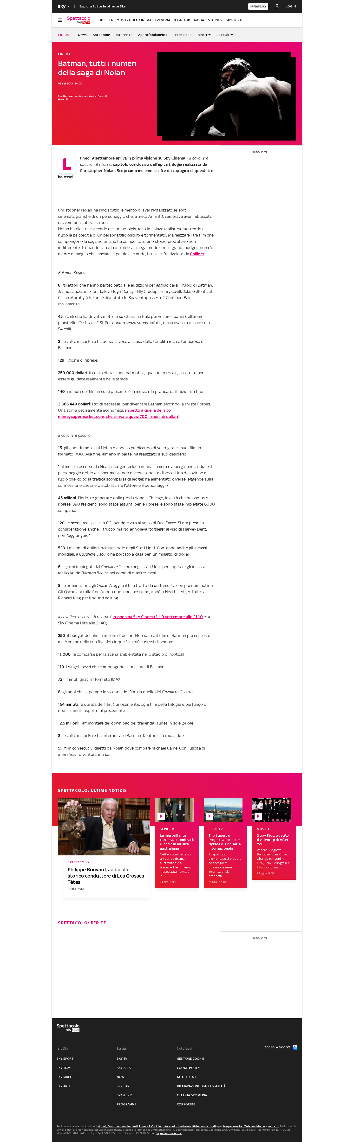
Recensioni (182, 35)
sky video (64, 1077)
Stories (215, 20)
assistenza (258, 1126)
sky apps (124, 1068)
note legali (186, 1077)
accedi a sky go (277, 1047)
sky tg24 (64, 1068)
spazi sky (124, 1095)
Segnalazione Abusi (169, 1133)
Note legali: (185, 1048)
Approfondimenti (152, 35)
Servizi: (122, 1048)
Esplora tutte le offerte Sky (102, 6)
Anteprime (101, 35)
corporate (186, 1104)
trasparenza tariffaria (236, 1126)
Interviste (124, 35)
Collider (197, 253)
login (291, 6)
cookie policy (188, 1068)
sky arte (64, 1086)
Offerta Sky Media (192, 1095)
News (82, 35)
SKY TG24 (234, 20)
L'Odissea (104, 20)
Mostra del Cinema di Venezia (143, 20)
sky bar (123, 1086)
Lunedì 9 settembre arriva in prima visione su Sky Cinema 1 (134, 158)
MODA (199, 20)
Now (121, 1077)
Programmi (126, 1104)
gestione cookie (190, 1058)
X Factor (182, 20)
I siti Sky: (63, 1048)
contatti (273, 1126)
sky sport (65, 1058)
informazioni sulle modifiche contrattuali (189, 1126)
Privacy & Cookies (150, 1126)
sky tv (122, 1058)
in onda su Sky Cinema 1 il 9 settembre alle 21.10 (158, 616)
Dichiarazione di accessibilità (201, 1086)
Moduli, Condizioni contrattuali (118, 1126)
